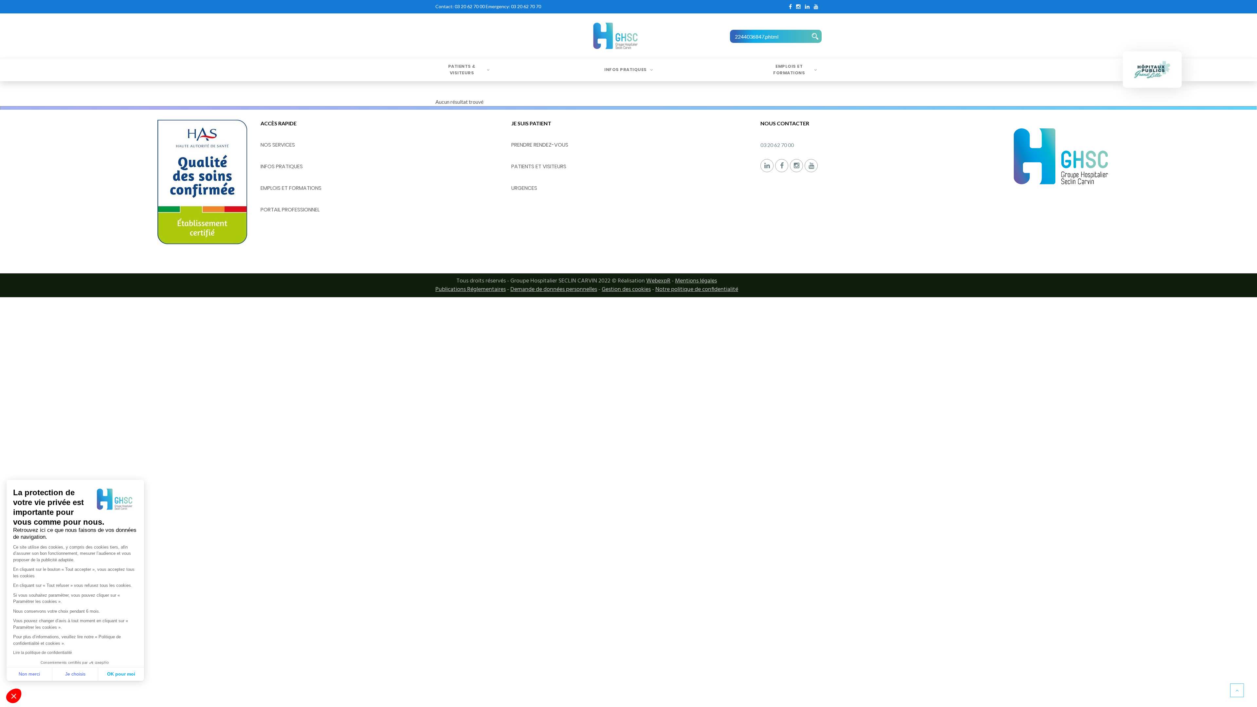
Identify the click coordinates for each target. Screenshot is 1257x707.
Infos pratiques (625, 69)
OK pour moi (121, 674)
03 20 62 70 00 (470, 6)
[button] (14, 696)
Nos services (278, 145)
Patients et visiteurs (538, 166)
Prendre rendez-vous (539, 145)
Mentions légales (696, 281)
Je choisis (75, 674)
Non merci (29, 674)
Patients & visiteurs (462, 69)
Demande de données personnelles (553, 289)
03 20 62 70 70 (526, 6)
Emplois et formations (291, 188)
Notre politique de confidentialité (696, 289)
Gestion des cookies (626, 289)
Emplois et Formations (789, 69)
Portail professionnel (290, 209)
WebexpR (658, 281)
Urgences (524, 188)
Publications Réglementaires (470, 289)
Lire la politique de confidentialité (42, 652)
